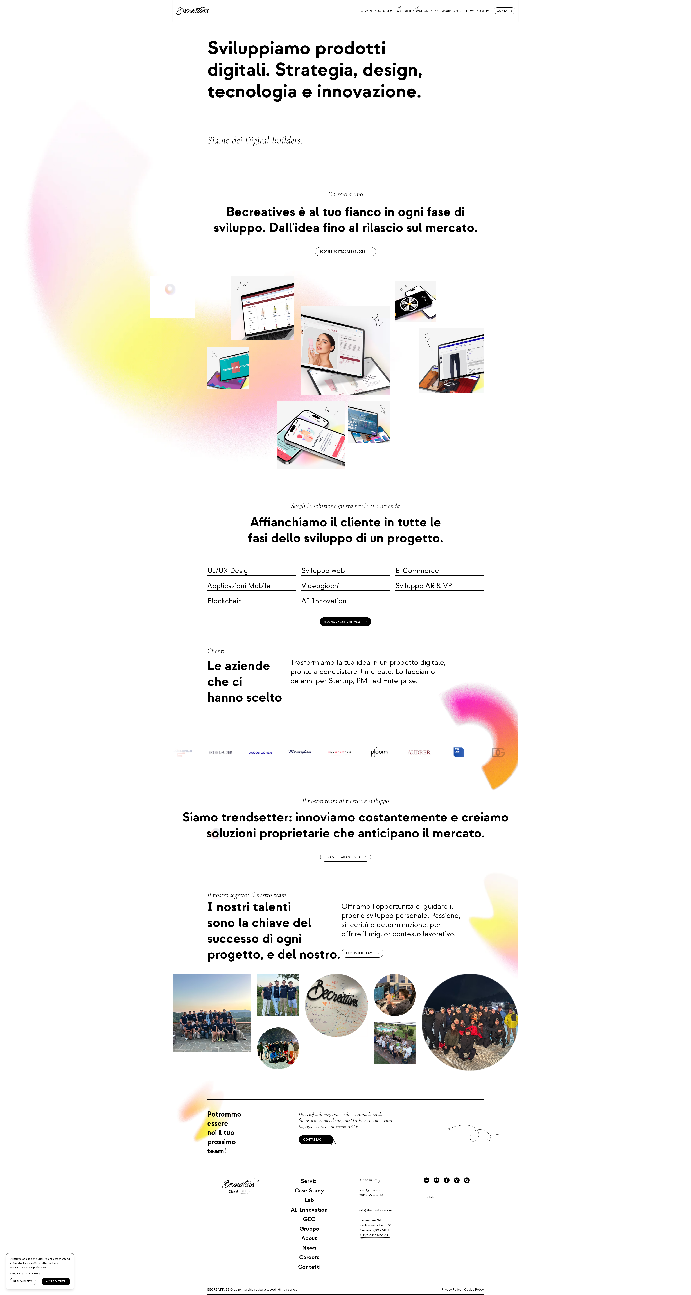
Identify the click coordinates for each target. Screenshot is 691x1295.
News (470, 11)
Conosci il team (359, 953)
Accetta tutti (56, 1281)
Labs (399, 11)
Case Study (384, 11)
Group (446, 11)
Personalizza (22, 1281)
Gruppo (309, 1228)
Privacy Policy (451, 1289)
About (458, 11)
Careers (483, 11)
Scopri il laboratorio (342, 857)
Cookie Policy (474, 1289)
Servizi (366, 11)
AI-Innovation (416, 11)
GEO (434, 11)
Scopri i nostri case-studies (342, 251)
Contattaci (313, 1140)
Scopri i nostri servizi (342, 622)
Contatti (504, 11)
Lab (309, 1200)
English (429, 1197)
